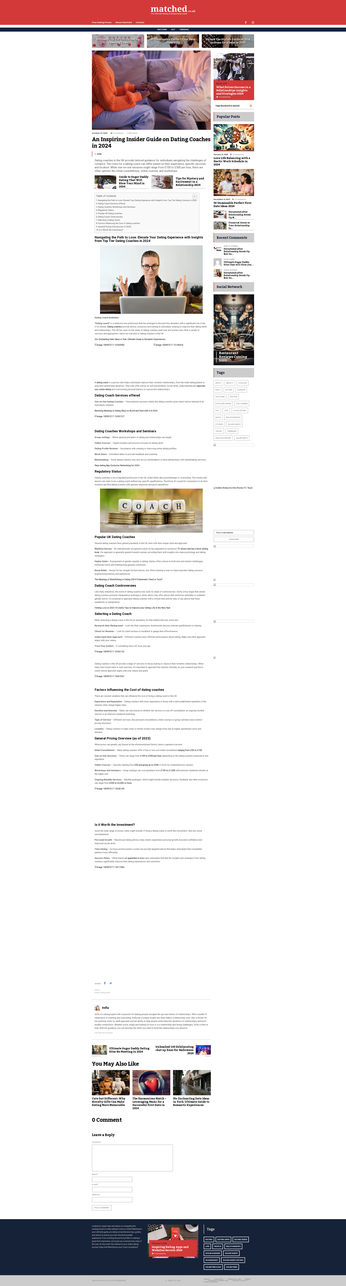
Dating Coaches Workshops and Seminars (116, 207)
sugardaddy (211, 1260)
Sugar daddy (234, 424)
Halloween (242, 404)
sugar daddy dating (233, 1260)
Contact (140, 22)
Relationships (233, 417)
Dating (97, 990)
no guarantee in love (134, 858)
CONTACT (218, 1279)
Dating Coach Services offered (111, 203)
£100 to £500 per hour (150, 756)
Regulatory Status (106, 210)
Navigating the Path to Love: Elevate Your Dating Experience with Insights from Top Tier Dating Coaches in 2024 (147, 200)
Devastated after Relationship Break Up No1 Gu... (236, 251)
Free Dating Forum (101, 22)
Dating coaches (114, 326)
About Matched (123, 22)
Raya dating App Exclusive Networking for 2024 (117, 465)
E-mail (95, 1184)
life (207, 1246)
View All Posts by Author (104, 1033)
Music (218, 417)
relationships (233, 1246)
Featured (220, 397)
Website (96, 1195)
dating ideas (240, 1239)
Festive (233, 397)
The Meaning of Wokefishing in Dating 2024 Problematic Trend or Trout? (128, 579)
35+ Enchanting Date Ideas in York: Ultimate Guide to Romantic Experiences (130, 339)
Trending (232, 431)
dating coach (102, 382)
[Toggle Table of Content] (193, 196)
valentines (231, 1267)
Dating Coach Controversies (110, 217)
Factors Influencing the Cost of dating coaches (119, 223)
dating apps (223, 1239)
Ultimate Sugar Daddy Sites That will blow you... (238, 263)
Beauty (229, 383)
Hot (217, 410)
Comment (96, 1142)
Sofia (99, 154)
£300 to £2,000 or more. (120, 783)
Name (95, 1174)
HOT (173, 30)
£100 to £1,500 (168, 770)
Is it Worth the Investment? (111, 230)
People (217, 1246)
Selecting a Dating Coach (109, 220)
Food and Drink (223, 404)
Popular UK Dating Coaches (110, 213)
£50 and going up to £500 (146, 765)
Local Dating (239, 410)
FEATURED (162, 30)
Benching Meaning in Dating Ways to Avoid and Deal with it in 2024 (126, 410)
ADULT (218, 383)
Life (226, 410)
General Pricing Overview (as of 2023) (114, 227)
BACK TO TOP (174, 1281)
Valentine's (242, 438)
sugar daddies (212, 1253)
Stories (219, 424)
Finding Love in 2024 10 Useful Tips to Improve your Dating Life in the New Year (132, 608)
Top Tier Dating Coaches (120, 241)
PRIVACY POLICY (240, 1280)
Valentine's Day (213, 1267)
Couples (242, 383)
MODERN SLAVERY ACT (218, 1280)
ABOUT (207, 1279)
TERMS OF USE (234, 1279)
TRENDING (184, 30)
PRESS (248, 1279)
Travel (218, 431)
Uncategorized (223, 438)
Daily (217, 390)
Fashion (241, 390)
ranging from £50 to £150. (190, 750)
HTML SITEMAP (210, 1282)
